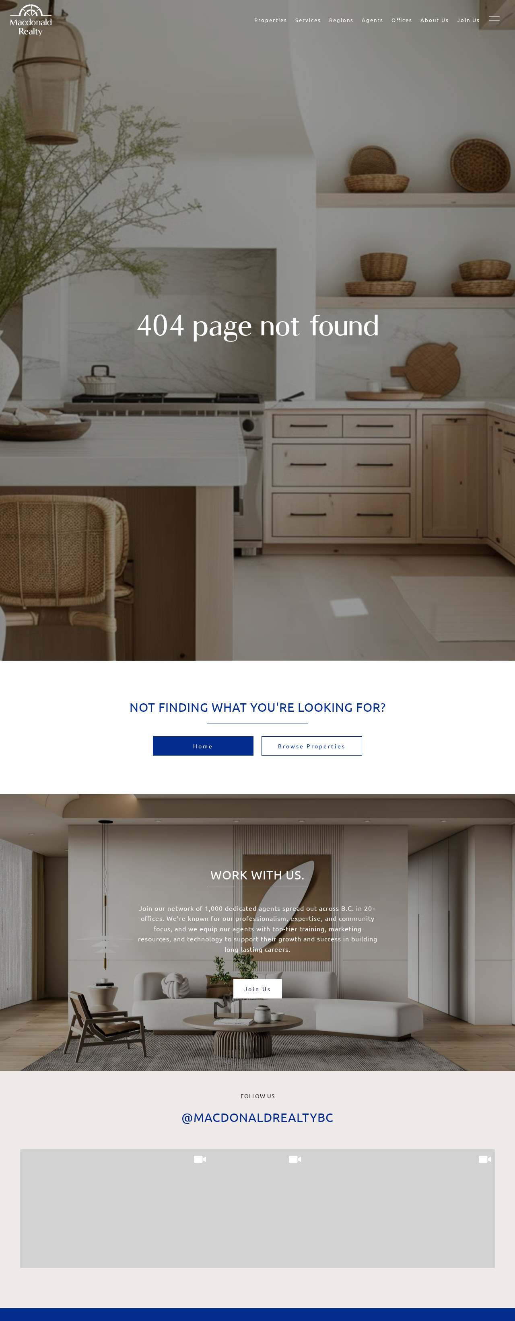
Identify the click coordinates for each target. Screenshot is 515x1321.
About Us (434, 19)
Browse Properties (312, 746)
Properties (270, 19)
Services (308, 19)
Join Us (468, 19)
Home (203, 746)
